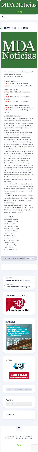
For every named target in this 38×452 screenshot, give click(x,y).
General (30, 258)
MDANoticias (21, 258)
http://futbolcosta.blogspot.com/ (13, 76)
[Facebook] (17, 12)
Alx (31, 438)
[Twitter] (21, 12)
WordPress (19, 438)
